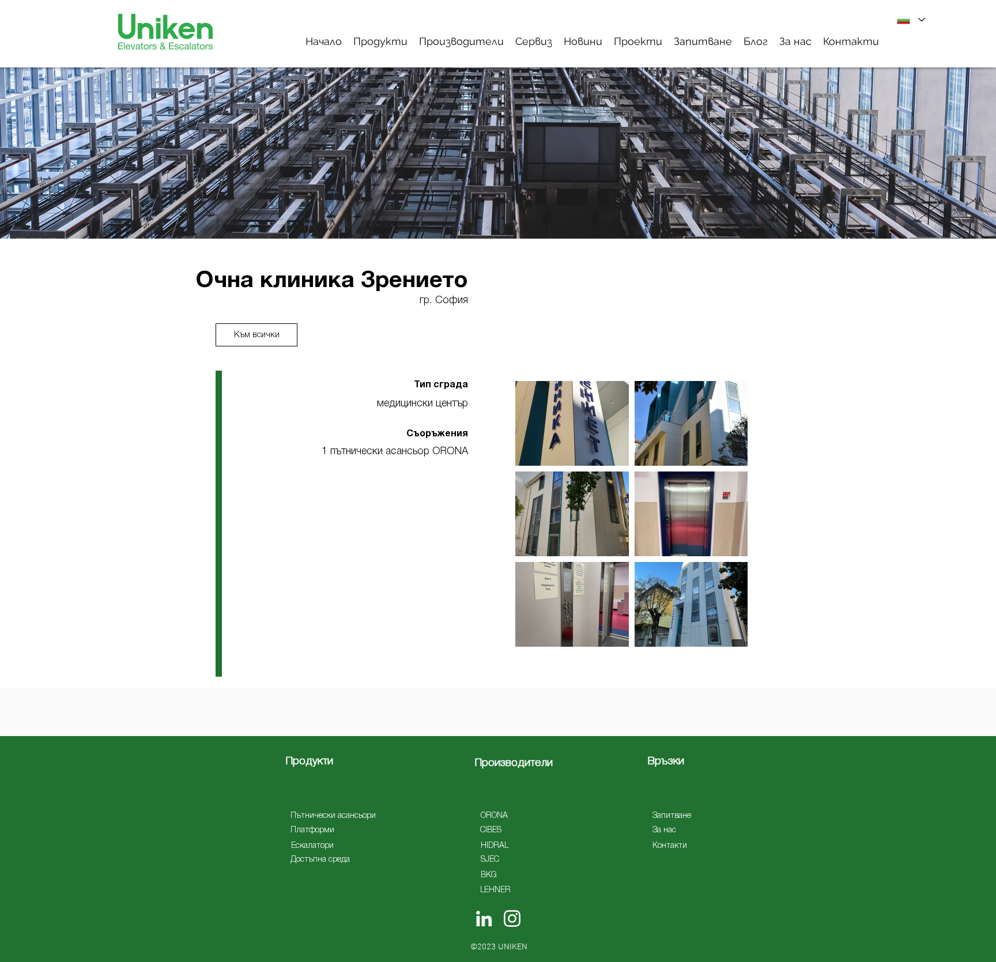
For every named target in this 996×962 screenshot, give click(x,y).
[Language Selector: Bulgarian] (910, 20)
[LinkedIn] (484, 918)
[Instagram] (512, 918)
